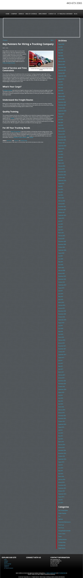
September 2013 (62, 494)
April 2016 (60, 404)
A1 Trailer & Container (64, 14)
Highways (60, 519)
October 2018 (61, 317)
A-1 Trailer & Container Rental (50, 573)
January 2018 (61, 343)
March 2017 (61, 372)
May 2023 (60, 157)
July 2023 (60, 151)
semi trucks (16, 140)
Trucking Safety (61, 542)
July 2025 (60, 82)
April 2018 (60, 334)
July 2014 (60, 465)
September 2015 (62, 424)
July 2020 (60, 256)
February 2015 (61, 444)
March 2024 (61, 128)
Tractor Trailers (61, 533)
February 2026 (61, 61)
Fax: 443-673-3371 (54, 566)
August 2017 (61, 357)
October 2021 (61, 212)
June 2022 (60, 189)
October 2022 (61, 177)
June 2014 (60, 468)
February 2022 (61, 201)
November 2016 (62, 383)
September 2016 (62, 389)
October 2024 (61, 108)
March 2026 (61, 58)
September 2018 (62, 320)
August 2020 (61, 253)
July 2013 (60, 499)
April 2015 (60, 439)
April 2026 (60, 55)
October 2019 (61, 282)
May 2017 (60, 366)
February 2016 (61, 410)
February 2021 (61, 235)
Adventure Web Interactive (60, 577)
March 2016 (61, 407)
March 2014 (61, 476)
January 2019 (61, 308)
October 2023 (61, 143)
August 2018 (61, 322)
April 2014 (60, 473)
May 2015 (60, 436)
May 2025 (60, 87)
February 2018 (61, 340)
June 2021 (60, 224)
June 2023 (60, 154)
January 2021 (61, 238)
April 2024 (60, 125)
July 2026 (60, 47)
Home (7, 14)
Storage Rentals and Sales (64, 530)
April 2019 (60, 299)
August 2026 (61, 44)
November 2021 (62, 209)
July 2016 (60, 395)
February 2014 (61, 479)
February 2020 (61, 270)
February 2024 (61, 131)
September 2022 (62, 180)
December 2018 (62, 311)
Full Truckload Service (62, 573)
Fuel (59, 516)
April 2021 (60, 230)
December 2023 (62, 137)
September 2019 (62, 285)
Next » (52, 40)
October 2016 (61, 386)
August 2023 (61, 148)
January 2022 (61, 203)
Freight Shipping (62, 513)
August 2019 (61, 288)
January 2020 (61, 273)
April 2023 (60, 160)
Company (14, 14)
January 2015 (61, 447)
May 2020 (60, 261)
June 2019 (60, 293)
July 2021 (60, 221)
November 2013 (62, 488)
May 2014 (60, 470)
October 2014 (61, 456)
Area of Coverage (31, 14)
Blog (75, 14)
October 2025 (61, 73)
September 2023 (62, 145)
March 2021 (61, 232)
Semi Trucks (9, 140)
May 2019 (60, 296)
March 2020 (61, 267)
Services (21, 14)
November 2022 (62, 174)
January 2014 (61, 482)
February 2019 (61, 305)
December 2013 (62, 485)
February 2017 (61, 375)
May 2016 (60, 401)
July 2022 (60, 186)
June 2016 (60, 398)
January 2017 (61, 378)
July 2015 (60, 430)
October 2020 (61, 247)
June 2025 (60, 84)
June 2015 (60, 433)
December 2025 (62, 67)
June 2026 (60, 50)
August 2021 (61, 218)
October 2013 (61, 491)
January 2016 (61, 412)
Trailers (60, 536)
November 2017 (62, 349)
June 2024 (60, 119)
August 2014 (61, 462)
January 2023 (61, 169)
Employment (43, 14)
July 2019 (60, 290)
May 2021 (60, 227)
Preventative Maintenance (64, 522)
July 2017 (60, 360)
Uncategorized (61, 545)
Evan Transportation (63, 510)
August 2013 (61, 497)
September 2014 (62, 459)
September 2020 (62, 250)
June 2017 (60, 363)
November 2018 (62, 314)
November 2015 (62, 418)
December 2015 (62, 415)
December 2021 (62, 206)
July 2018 (60, 325)
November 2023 (62, 140)
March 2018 (61, 337)
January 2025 (61, 99)
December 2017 (62, 346)
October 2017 (61, 351)
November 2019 (62, 279)
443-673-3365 (74, 3)
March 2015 (61, 441)
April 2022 (60, 195)
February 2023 (61, 166)
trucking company (24, 140)
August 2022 (61, 183)
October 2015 (61, 421)
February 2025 (61, 96)
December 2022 (62, 172)
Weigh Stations (61, 548)
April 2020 (60, 264)
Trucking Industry (62, 539)
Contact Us (52, 14)
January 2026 (61, 64)
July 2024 (60, 116)
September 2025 (62, 76)
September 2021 (62, 215)
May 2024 (60, 122)
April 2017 (60, 369)
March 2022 (61, 198)
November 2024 (62, 105)
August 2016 (61, 392)
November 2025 (62, 70)
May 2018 (60, 331)
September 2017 (62, 354)
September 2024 (62, 111)
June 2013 (60, 502)
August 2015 (61, 427)
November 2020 (62, 244)
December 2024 (62, 102)
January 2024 (61, 134)
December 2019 (62, 276)
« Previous (5, 40)
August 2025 (61, 79)
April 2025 (60, 90)
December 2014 (62, 450)
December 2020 (62, 241)
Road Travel (61, 525)
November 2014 (62, 453)
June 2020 (60, 259)
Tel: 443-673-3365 (54, 564)
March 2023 (61, 163)
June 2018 (60, 328)
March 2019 (61, 302)
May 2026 (60, 53)
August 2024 (61, 113)
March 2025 (61, 93)
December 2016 (62, 381)
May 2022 (60, 192)
